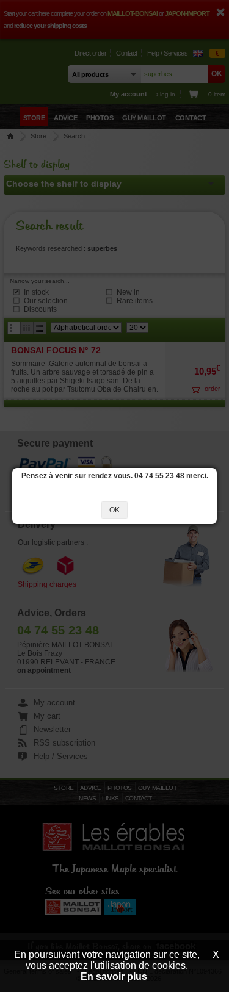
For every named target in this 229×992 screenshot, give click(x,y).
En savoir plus (114, 976)
